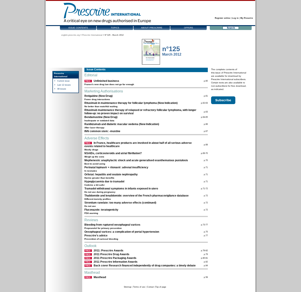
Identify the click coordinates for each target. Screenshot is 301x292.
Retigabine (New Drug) (98, 95)
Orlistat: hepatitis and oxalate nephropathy (111, 174)
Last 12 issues (64, 85)
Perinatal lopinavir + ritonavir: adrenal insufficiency (116, 167)
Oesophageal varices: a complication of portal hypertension (121, 231)
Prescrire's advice (96, 235)
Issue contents (78, 27)
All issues (61, 89)
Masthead (100, 277)
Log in (235, 18)
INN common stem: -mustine (102, 131)
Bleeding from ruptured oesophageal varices (112, 224)
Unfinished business (106, 80)
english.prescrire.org (70, 35)
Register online (222, 18)
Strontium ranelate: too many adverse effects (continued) (120, 202)
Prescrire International (92, 35)
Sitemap (127, 287)
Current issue (63, 81)
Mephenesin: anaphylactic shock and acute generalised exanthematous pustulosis (136, 160)
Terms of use (139, 287)
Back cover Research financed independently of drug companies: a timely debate (145, 265)
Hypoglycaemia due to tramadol (104, 181)
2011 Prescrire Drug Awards (111, 254)
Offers (188, 27)
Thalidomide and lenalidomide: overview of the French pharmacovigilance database (136, 195)
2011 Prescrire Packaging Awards (115, 258)
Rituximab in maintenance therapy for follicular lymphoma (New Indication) (131, 103)
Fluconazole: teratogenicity (101, 209)
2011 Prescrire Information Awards (115, 261)
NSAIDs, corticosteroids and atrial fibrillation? (113, 153)
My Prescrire (246, 18)
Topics (115, 27)
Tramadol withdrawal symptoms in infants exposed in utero (121, 188)
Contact (150, 287)
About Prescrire (151, 27)
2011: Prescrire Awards (108, 250)
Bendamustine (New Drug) (100, 117)
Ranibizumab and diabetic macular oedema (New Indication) (121, 124)
